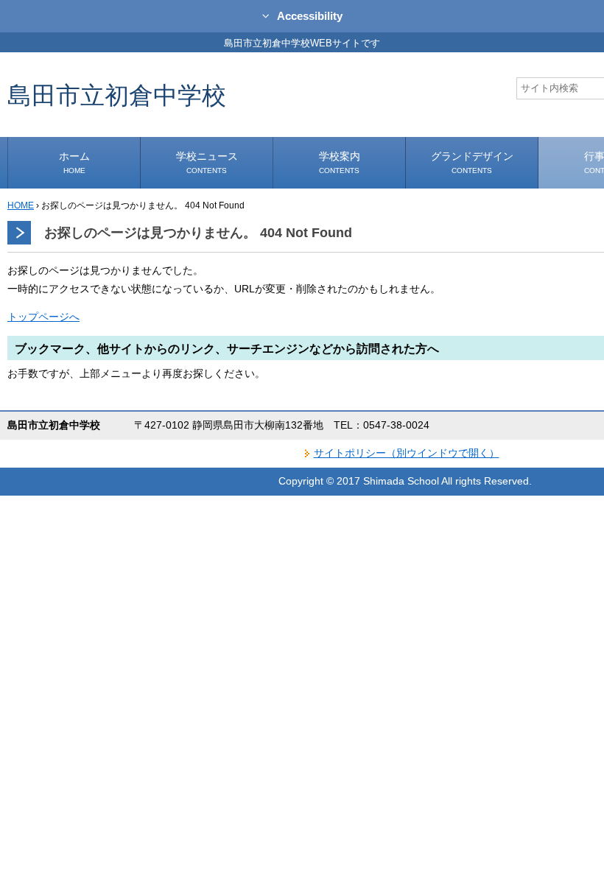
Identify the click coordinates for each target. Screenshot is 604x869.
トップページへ (43, 317)
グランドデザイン (472, 162)
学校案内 (339, 162)
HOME (20, 205)
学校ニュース (207, 162)
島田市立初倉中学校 (116, 94)
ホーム (74, 162)
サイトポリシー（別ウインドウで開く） (406, 453)
